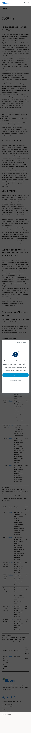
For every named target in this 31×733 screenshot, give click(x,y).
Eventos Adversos (6, 714)
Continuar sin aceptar (21, 342)
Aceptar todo (15, 375)
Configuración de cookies (15, 380)
